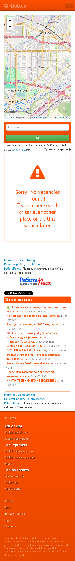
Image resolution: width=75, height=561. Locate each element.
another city (19, 149)
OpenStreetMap (37, 117)
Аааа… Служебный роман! (24, 363)
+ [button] (10, 20)
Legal (7, 520)
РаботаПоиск (12, 268)
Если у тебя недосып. (21, 346)
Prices (8, 464)
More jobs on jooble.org (19, 260)
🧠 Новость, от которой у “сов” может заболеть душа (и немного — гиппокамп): (32, 337)
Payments (10, 526)
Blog (7, 507)
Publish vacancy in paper (19, 457)
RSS (7, 501)
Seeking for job (14, 476)
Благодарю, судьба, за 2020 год (28, 324)
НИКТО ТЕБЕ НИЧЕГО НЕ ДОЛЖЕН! (30, 380)
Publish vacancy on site (18, 451)
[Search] (37, 138)
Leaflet (11, 117)
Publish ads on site (16, 432)
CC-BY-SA (64, 117)
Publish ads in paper (17, 439)
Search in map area (58, 149)
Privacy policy (12, 489)
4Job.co (20, 514)
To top (11, 418)
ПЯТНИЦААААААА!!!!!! (20, 350)
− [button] (10, 26)
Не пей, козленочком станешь (27, 316)
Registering (11, 482)
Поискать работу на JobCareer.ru (24, 264)
